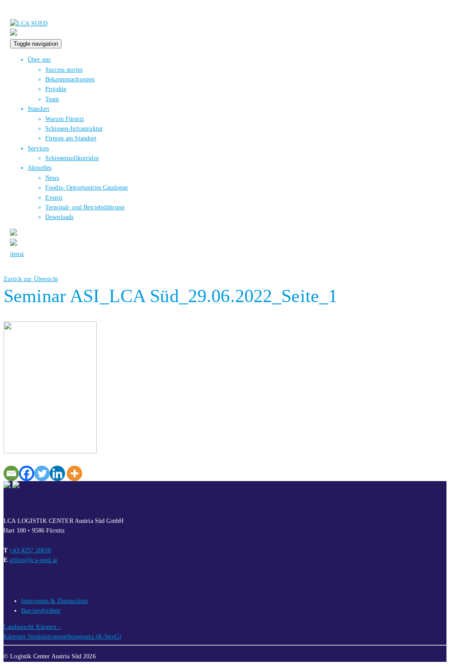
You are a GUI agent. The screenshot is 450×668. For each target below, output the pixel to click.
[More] (74, 473)
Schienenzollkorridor (72, 158)
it (12, 254)
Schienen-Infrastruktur (74, 128)
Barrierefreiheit (40, 610)
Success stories (64, 69)
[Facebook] (26, 473)
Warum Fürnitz (64, 119)
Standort (38, 109)
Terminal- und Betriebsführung (84, 207)
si (22, 254)
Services (38, 148)
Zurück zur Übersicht (31, 279)
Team (52, 99)
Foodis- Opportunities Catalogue (86, 187)
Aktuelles (39, 167)
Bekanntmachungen (69, 79)
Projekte (55, 89)
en (16, 254)
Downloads (59, 217)
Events (53, 197)
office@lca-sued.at (33, 560)
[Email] (11, 473)
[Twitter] (42, 473)
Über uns (39, 59)
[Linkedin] (57, 473)
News (52, 178)
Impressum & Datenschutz (54, 601)
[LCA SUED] (28, 23)
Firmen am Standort (71, 138)
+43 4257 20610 (30, 550)
